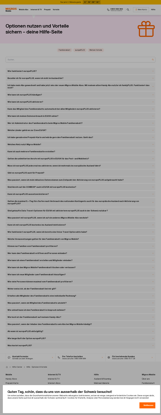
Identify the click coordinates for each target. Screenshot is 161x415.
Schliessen (148, 405)
